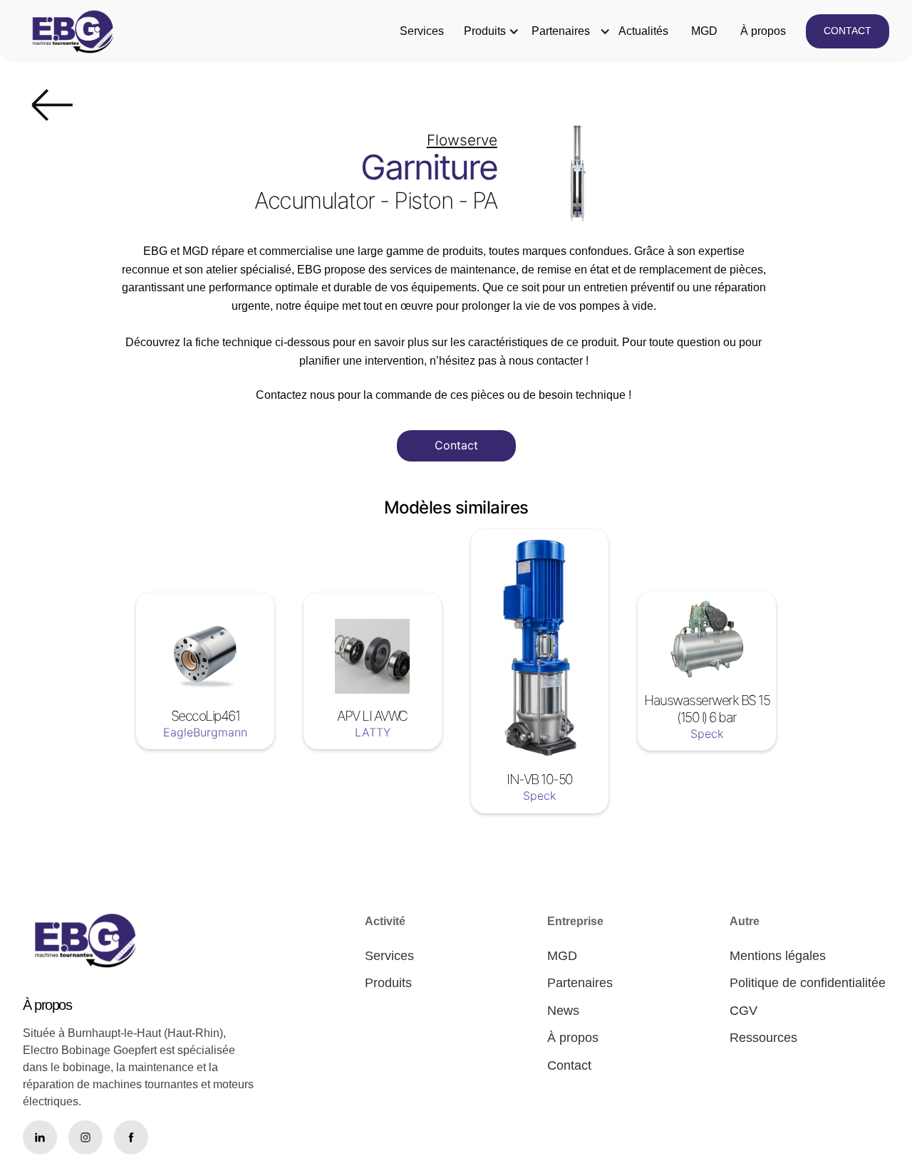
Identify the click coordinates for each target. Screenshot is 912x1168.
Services (422, 31)
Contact (456, 445)
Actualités (643, 31)
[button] (485, 31)
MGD (704, 31)
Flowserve (462, 140)
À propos (763, 31)
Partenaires (561, 31)
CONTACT (847, 30)
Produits (485, 31)
